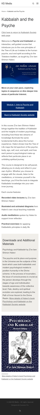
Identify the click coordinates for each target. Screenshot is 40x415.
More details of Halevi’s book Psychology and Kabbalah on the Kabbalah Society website (19, 301)
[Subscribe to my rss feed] (20, 410)
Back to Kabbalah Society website (19, 114)
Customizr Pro (24, 405)
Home (4, 11)
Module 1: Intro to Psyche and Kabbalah (20, 106)
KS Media (15, 402)
